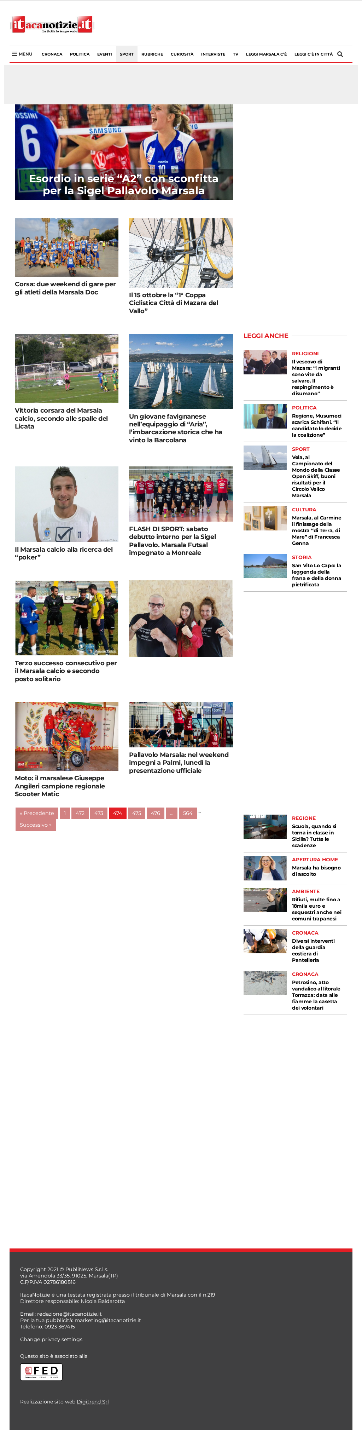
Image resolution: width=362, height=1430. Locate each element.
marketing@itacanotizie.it (108, 1320)
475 (136, 813)
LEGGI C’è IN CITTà (313, 54)
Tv (235, 54)
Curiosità (182, 54)
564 (188, 813)
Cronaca (52, 54)
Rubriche (152, 54)
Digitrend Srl (93, 1402)
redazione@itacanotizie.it (69, 1314)
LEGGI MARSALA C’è (266, 54)
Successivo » (36, 825)
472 (80, 813)
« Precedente (37, 813)
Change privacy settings (51, 1339)
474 (117, 813)
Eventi (104, 54)
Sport (127, 54)
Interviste (213, 54)
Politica (79, 54)
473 (98, 813)
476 (155, 813)
